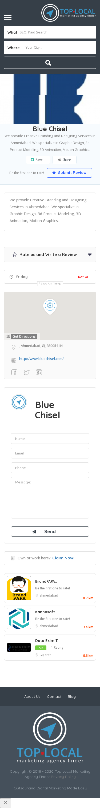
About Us (32, 696)
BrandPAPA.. (46, 581)
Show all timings (51, 283)
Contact (54, 696)
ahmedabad (48, 595)
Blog (72, 696)
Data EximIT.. (47, 640)
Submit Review (71, 172)
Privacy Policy (63, 776)
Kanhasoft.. (46, 612)
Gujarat (45, 655)
